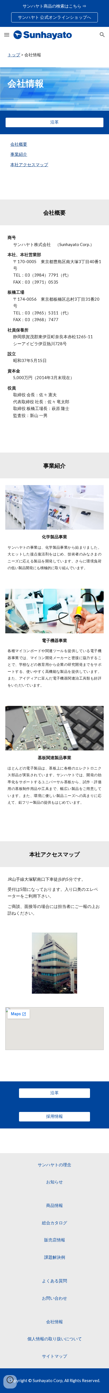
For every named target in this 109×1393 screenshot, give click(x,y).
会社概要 (18, 144)
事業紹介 (18, 154)
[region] (54, 13)
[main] (54, 55)
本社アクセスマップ (29, 164)
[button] (6, 34)
